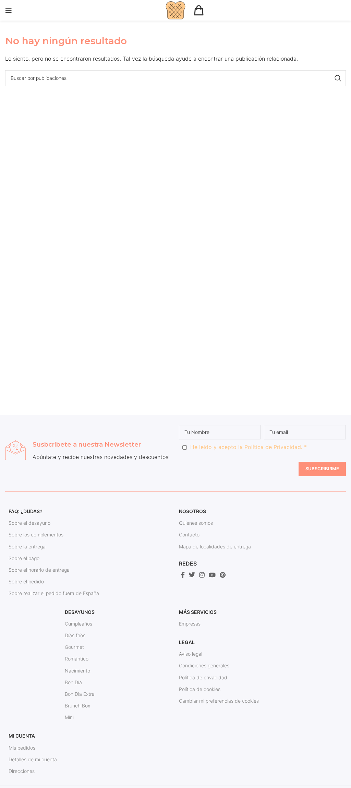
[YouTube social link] (212, 575)
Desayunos (80, 612)
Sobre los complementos (36, 534)
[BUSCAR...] (338, 78)
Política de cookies (199, 689)
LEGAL (187, 642)
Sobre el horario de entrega (39, 570)
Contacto (189, 534)
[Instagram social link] (202, 575)
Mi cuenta (22, 736)
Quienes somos (196, 523)
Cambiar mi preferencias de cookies (219, 701)
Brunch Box (77, 705)
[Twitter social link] (192, 575)
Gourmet (74, 647)
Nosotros (192, 511)
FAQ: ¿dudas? (26, 511)
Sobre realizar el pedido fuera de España (54, 593)
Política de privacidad (203, 677)
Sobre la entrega (27, 546)
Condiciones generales (204, 665)
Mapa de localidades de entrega (215, 546)
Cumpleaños (78, 624)
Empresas (190, 624)
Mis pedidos (22, 748)
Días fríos (75, 635)
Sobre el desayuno (29, 523)
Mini (69, 717)
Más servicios (198, 612)
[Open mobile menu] (8, 10)
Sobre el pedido (26, 581)
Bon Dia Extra (80, 694)
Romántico (76, 659)
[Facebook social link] (183, 575)
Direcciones (22, 771)
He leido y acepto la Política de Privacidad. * (248, 447)
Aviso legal (190, 654)
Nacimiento (77, 671)
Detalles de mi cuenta (33, 759)
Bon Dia (73, 682)
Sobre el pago (24, 558)
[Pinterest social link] (223, 575)
